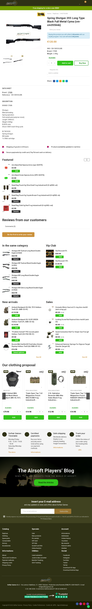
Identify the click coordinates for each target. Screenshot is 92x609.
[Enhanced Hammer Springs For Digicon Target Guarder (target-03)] (50, 347)
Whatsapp (63, 81)
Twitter (57, 81)
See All (38, 357)
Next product (88, 13)
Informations (36, 452)
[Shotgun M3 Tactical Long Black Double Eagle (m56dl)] (6, 254)
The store (11, 452)
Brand (4, 92)
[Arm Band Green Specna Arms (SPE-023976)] (6, 178)
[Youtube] (84, 603)
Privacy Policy (47, 518)
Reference (6, 95)
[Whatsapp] (88, 606)
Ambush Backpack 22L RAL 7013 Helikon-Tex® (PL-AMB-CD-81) (27, 308)
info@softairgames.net (46, 587)
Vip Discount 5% (61, 251)
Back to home (85, 13)
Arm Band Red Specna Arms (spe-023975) (27, 165)
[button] (4, 34)
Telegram (67, 81)
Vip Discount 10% (61, 261)
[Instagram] (80, 603)
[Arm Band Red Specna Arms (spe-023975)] (6, 168)
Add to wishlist (53, 73)
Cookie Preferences (39, 605)
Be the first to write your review (19, 235)
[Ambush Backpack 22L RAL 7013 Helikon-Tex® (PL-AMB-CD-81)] (6, 310)
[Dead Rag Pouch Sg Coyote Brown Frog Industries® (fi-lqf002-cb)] (6, 198)
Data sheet (7, 88)
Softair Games (17, 605)
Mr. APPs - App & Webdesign (59, 605)
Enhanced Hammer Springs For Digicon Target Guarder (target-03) (72, 345)
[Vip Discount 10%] (50, 264)
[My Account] (89, 3)
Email (60, 81)
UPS (79, 450)
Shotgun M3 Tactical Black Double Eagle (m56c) (26, 264)
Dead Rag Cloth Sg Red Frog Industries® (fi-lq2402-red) (32, 205)
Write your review (54, 29)
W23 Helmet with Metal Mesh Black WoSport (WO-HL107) (11, 395)
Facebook (54, 81)
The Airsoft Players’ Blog (46, 471)
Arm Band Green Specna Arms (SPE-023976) (28, 175)
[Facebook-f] (77, 603)
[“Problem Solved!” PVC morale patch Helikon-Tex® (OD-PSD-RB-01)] (6, 335)
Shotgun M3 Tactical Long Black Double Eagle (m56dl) (26, 252)
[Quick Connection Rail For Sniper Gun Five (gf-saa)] (50, 335)
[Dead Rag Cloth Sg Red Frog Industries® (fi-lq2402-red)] (6, 208)
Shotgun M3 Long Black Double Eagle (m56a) (25, 276)
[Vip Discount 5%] (50, 254)
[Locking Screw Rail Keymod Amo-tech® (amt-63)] (50, 322)
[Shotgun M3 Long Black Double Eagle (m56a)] (6, 278)
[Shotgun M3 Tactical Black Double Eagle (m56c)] (6, 266)
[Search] (75, 3)
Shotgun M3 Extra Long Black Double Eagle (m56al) (27, 289)
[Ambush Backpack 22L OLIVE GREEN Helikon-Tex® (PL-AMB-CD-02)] (6, 322)
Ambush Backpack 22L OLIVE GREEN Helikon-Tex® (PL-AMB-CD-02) (25, 321)
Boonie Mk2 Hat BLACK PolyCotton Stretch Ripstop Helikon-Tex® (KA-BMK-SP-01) (27, 345)
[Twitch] (87, 603)
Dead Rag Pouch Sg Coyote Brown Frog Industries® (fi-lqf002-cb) (36, 195)
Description (7, 101)
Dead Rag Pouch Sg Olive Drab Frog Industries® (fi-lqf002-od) (35, 185)
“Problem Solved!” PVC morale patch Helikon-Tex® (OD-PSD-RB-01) (25, 333)
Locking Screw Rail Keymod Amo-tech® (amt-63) (72, 321)
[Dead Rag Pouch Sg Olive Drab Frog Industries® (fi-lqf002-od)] (6, 188)
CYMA (55, 51)
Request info (53, 70)
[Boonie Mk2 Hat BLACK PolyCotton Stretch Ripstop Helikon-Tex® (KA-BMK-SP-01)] (6, 347)
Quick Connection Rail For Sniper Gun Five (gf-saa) (72, 333)
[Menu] (3, 3)
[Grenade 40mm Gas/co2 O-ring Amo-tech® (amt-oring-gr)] (50, 310)
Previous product (82, 13)
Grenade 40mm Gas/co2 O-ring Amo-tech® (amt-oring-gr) (71, 308)
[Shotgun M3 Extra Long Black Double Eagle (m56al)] (6, 290)
